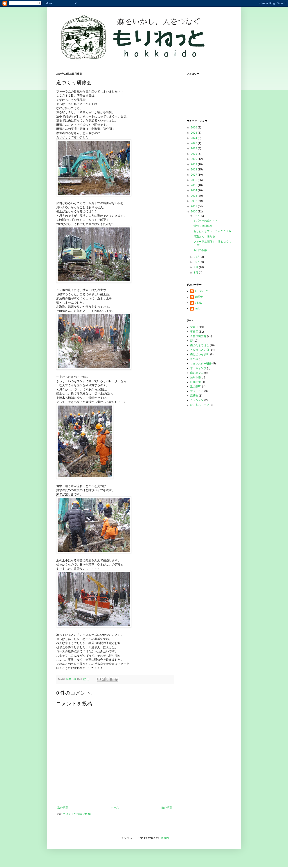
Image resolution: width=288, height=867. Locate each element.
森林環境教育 (198, 336)
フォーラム (197, 391)
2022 (194, 148)
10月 (197, 262)
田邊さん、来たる (204, 236)
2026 (194, 127)
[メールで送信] (99, 679)
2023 (194, 143)
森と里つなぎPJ (199, 354)
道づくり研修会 (203, 225)
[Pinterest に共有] (116, 679)
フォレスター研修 (201, 363)
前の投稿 (166, 807)
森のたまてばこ (199, 345)
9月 (196, 267)
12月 (197, 216)
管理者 (199, 296)
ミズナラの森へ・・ (206, 220)
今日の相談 (200, 250)
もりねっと (201, 291)
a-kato (198, 302)
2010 (194, 211)
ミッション (197, 400)
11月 (197, 256)
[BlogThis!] (103, 679)
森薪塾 (194, 395)
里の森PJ (195, 386)
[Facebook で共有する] (112, 679)
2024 (194, 138)
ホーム (115, 807)
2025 (194, 132)
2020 (194, 159)
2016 (194, 180)
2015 (194, 185)
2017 (194, 174)
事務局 (194, 331)
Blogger (164, 838)
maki (197, 308)
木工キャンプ (198, 368)
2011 (194, 206)
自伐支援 (195, 382)
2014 (194, 190)
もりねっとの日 (199, 349)
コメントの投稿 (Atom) (77, 814)
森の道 (194, 359)
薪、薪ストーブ (199, 404)
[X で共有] (107, 679)
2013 (194, 195)
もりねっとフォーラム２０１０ (212, 231)
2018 (194, 169)
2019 (194, 164)
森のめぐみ (197, 372)
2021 (194, 153)
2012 (194, 201)
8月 (196, 272)
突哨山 (194, 327)
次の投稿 (62, 807)
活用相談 (195, 377)
